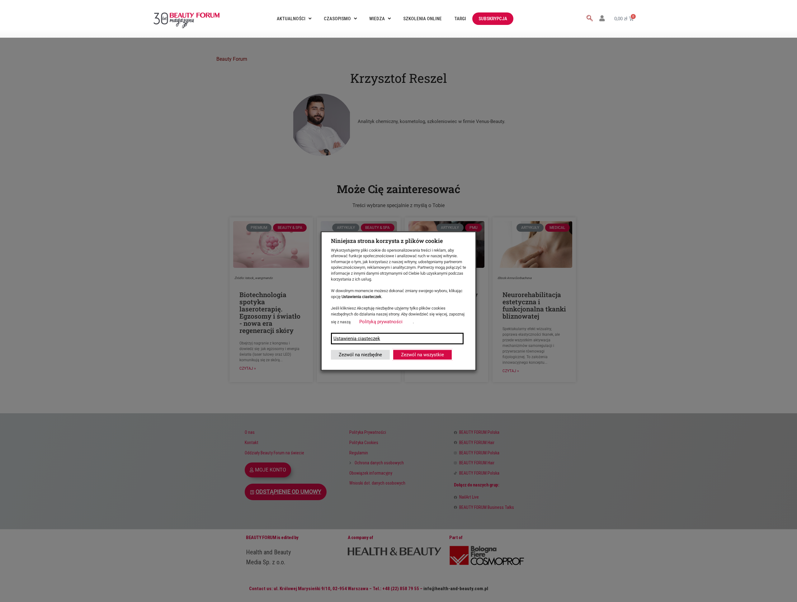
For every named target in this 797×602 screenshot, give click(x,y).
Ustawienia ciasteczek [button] (356, 338)
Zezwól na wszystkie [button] (422, 355)
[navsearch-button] (589, 18)
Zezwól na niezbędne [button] (360, 355)
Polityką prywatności (381, 322)
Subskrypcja (493, 18)
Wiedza (377, 18)
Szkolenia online (422, 18)
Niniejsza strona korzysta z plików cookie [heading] (387, 240)
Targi (460, 18)
